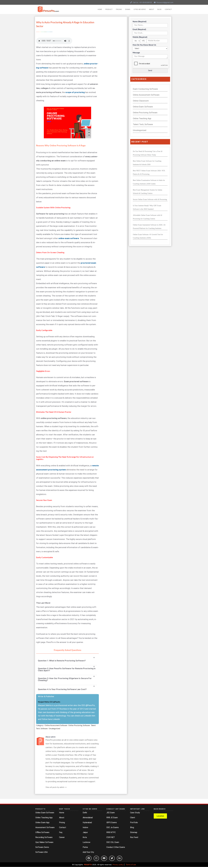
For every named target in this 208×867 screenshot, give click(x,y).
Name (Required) (139, 22)
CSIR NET (110, 837)
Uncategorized (54, 729)
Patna (85, 847)
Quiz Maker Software (44, 842)
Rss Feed (134, 837)
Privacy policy (118, 865)
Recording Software (43, 837)
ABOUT (151, 9)
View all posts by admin (56, 787)
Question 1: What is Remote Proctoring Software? (62, 661)
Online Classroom (141, 101)
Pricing (62, 822)
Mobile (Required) (140, 37)
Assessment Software (45, 827)
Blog (132, 827)
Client (132, 817)
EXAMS (127, 9)
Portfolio (134, 822)
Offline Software (42, 832)
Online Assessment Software (56, 725)
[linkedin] (119, 858)
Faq (60, 832)
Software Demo (42, 847)
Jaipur (85, 832)
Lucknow (86, 842)
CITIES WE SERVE (140, 9)
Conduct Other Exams (115, 847)
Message (136, 53)
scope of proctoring (75, 92)
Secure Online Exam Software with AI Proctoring (150, 199)
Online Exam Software (143, 107)
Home (61, 812)
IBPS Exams (111, 822)
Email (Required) (139, 29)
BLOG (159, 9)
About (61, 817)
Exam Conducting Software (145, 89)
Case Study (135, 812)
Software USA (41, 852)
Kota (85, 837)
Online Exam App (42, 822)
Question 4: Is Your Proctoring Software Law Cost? (62, 689)
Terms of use (131, 865)
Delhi (85, 812)
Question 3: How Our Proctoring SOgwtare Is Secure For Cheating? (65, 679)
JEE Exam (110, 812)
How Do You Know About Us (144, 45)
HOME (100, 9)
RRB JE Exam (112, 817)
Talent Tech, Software (143, 124)
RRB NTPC (111, 832)
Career (62, 837)
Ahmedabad (88, 817)
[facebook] (88, 858)
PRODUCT (109, 9)
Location (160, 816)
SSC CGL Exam (112, 842)
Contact (62, 827)
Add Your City (88, 852)
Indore (85, 827)
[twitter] (112, 858)
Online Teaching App (142, 118)
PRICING (119, 9)
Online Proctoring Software (79, 725)
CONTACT (168, 9)
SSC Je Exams (112, 827)
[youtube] (104, 858)
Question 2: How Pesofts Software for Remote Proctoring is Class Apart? (66, 669)
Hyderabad (87, 822)
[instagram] (96, 858)
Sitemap (133, 832)
